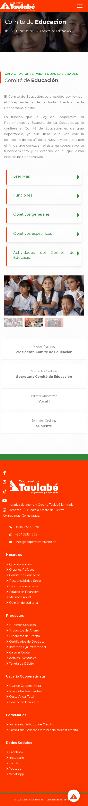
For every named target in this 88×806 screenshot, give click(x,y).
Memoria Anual (20, 597)
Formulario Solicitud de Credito (31, 724)
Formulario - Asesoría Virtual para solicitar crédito (43, 730)
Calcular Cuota (19, 652)
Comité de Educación (24, 575)
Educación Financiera (24, 592)
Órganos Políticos (21, 569)
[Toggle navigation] (80, 6)
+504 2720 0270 (27, 527)
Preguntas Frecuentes (25, 691)
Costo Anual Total (21, 696)
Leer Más (21, 176)
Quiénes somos (20, 564)
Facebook (16, 752)
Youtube (15, 768)
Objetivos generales (31, 214)
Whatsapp (16, 774)
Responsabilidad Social (25, 581)
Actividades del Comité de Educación (43, 255)
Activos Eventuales (22, 658)
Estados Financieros (23, 586)
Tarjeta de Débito (21, 663)
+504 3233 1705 (26, 534)
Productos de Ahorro (24, 630)
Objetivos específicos (32, 233)
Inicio (10, 31)
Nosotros (27, 31)
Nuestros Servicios (22, 625)
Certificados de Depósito (27, 641)
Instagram (16, 758)
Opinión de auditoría (23, 603)
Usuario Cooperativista (25, 686)
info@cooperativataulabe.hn (36, 542)
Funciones (22, 195)
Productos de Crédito (24, 636)
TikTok (13, 763)
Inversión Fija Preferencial (27, 647)
